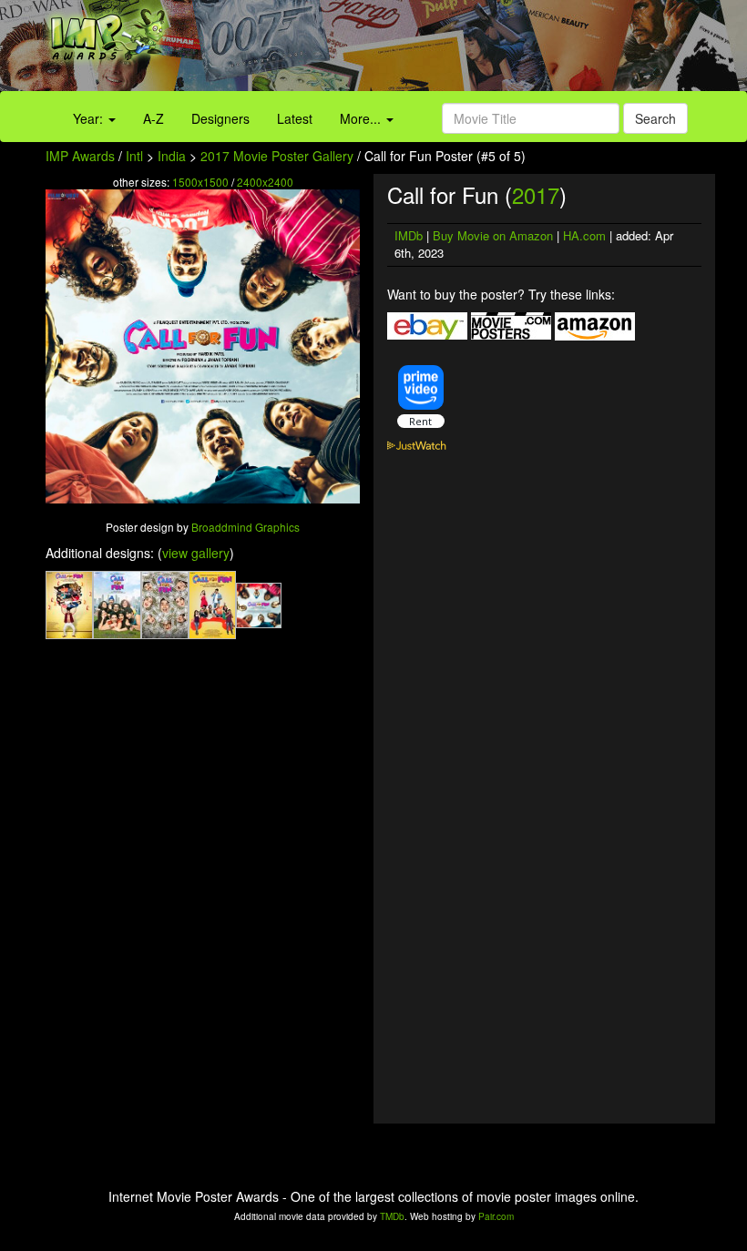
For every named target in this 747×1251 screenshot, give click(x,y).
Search (655, 118)
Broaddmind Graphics (245, 526)
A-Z (153, 118)
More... (362, 118)
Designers (220, 118)
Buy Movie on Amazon (493, 235)
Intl (134, 156)
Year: (90, 118)
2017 (535, 194)
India (172, 156)
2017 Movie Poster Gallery (276, 156)
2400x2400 (265, 181)
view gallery (196, 553)
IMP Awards (80, 156)
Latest (294, 118)
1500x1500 (200, 181)
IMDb (408, 235)
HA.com (584, 235)
